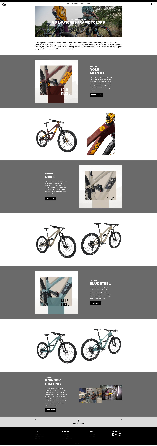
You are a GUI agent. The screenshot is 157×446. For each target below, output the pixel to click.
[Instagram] (120, 434)
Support (88, 3)
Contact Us (92, 436)
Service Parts (75, 3)
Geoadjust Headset (40, 438)
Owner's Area (65, 434)
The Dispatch (65, 436)
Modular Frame (39, 436)
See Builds (95, 303)
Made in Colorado (67, 438)
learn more (50, 410)
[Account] (151, 4)
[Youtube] (116, 434)
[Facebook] (113, 434)
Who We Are (92, 434)
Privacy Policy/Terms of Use (78, 443)
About (82, 3)
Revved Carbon (39, 434)
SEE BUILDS (51, 198)
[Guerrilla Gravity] (4, 4)
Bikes (68, 3)
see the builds (96, 95)
